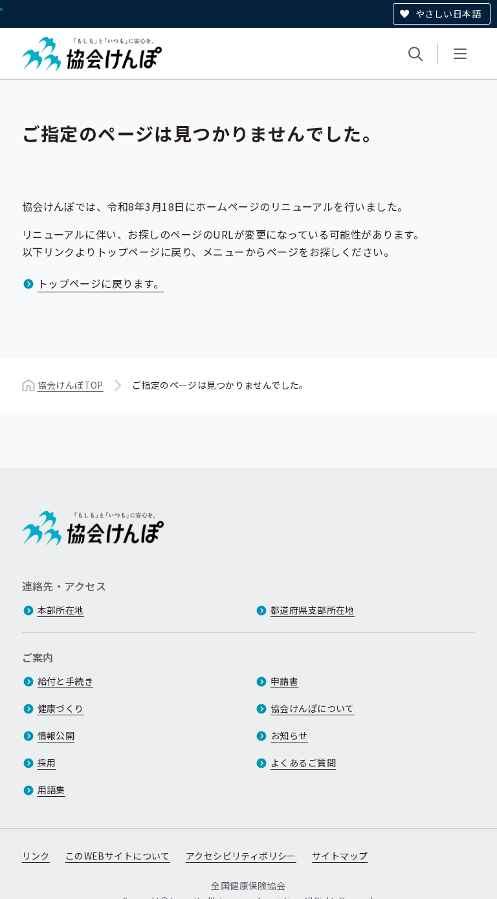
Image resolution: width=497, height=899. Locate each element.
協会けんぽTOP (71, 384)
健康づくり (61, 708)
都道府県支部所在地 (313, 609)
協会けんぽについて (313, 708)
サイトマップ (340, 855)
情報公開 (56, 735)
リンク (36, 855)
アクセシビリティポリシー (241, 855)
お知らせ (289, 735)
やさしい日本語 (448, 13)
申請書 (284, 681)
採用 (47, 762)
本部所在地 (61, 609)
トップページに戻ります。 (101, 283)
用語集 (51, 789)
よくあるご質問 (303, 762)
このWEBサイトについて (117, 855)
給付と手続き (66, 681)
